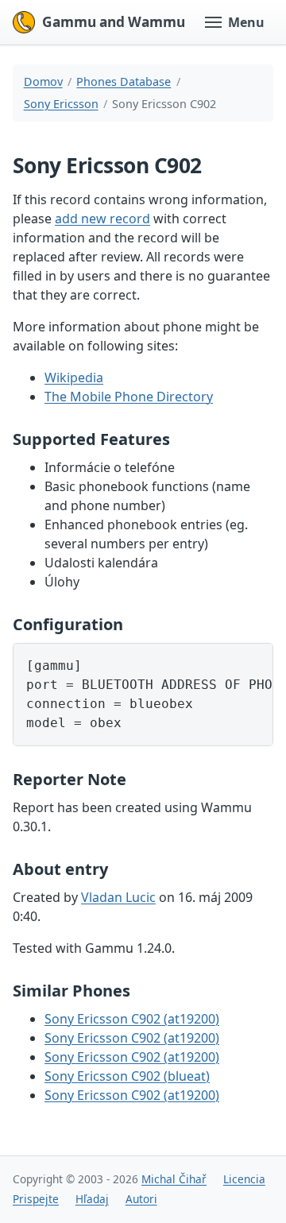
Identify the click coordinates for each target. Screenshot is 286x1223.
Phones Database (123, 81)
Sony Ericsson (61, 103)
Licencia (244, 1178)
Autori (141, 1198)
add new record (102, 218)
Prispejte (36, 1198)
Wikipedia (73, 377)
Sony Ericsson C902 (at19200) (131, 1019)
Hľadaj (92, 1198)
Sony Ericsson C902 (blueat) (127, 1076)
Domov (43, 81)
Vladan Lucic (118, 897)
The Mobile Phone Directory (128, 396)
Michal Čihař (174, 1178)
